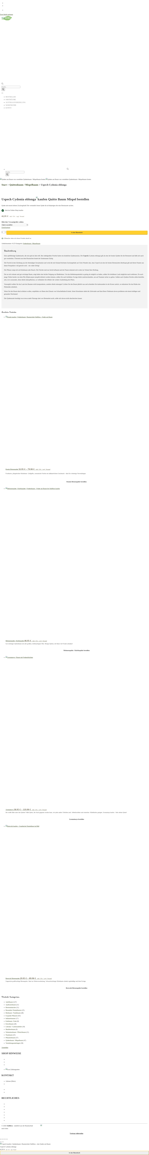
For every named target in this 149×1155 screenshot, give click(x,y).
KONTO (8, 108)
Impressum (9, 1118)
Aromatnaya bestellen (76, 819)
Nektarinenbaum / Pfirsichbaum (16, 1032)
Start (4, 184)
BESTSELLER (11, 97)
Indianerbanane (10, 1018)
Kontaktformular (11, 1092)
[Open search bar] (2, 84)
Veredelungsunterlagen (13, 1043)
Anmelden (5, 1047)
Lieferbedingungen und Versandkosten (18, 1062)
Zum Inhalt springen (6, 14)
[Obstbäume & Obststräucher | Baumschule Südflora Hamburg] (7, 20)
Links (7, 1112)
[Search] (3, 89)
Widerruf (8, 1109)
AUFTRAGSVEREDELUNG (16, 102)
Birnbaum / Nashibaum (13, 1013)
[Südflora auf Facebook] (45, 1126)
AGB (7, 1104)
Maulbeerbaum (10, 1029)
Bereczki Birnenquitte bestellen (76, 988)
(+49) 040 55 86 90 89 (12, 3)
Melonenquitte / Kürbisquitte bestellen (76, 650)
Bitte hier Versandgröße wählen (13, 222)
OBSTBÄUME (11, 99)
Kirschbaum (9, 1024)
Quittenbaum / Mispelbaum (23, 184)
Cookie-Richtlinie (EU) (13, 1120)
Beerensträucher (11, 1007)
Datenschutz (9, 1107)
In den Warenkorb (77, 232)
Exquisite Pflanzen (12, 1016)
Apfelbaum (9, 1002)
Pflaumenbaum (10, 1038)
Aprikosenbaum (11, 1005)
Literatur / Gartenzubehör (14, 1027)
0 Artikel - (10, 10)
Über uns (8, 1115)
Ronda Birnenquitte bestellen (76, 482)
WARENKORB (11, 105)
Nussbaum (9, 1035)
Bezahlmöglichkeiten (12, 1065)
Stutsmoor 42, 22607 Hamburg (26, 1081)
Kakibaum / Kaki (11, 1021)
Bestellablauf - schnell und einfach (17, 1059)
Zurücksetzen (6, 227)
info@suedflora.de (11, 6)
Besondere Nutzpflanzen (13, 1010)
